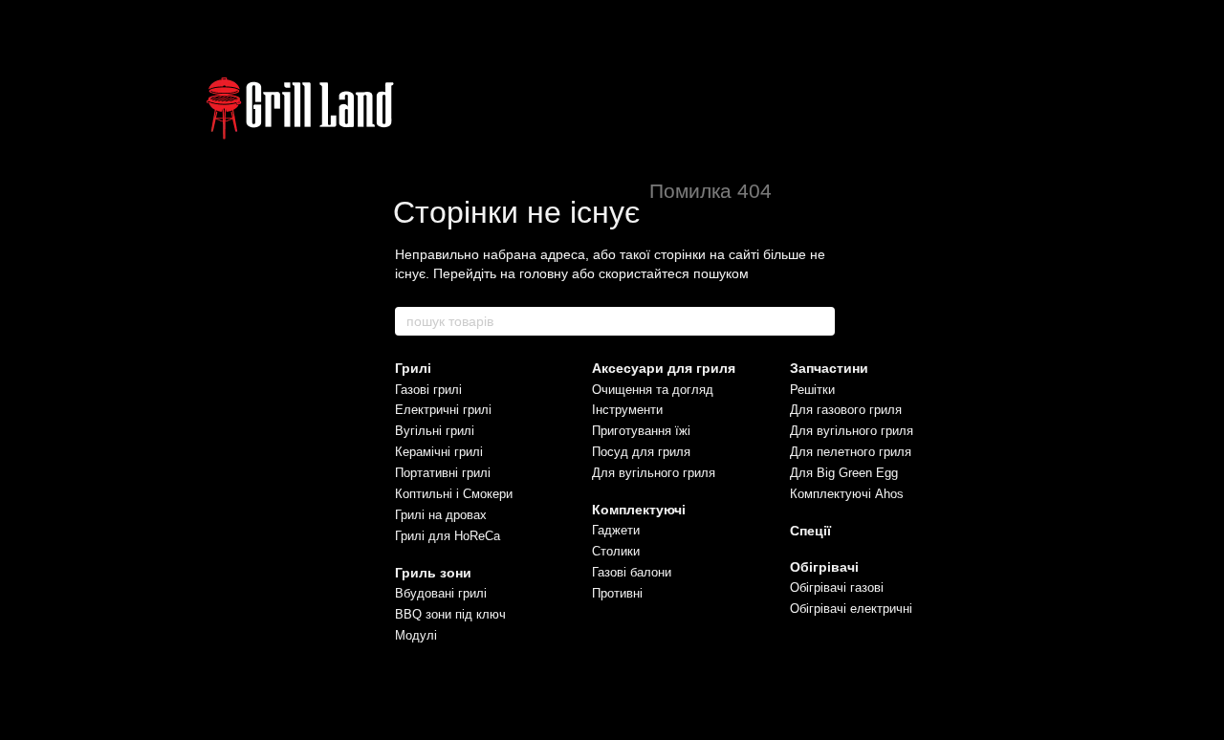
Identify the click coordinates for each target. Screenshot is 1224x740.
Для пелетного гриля (850, 452)
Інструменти (627, 410)
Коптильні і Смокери (454, 494)
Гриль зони (433, 572)
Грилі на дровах (441, 515)
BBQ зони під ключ (450, 614)
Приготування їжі (641, 431)
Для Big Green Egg (844, 473)
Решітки (812, 389)
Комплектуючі (639, 509)
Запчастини (829, 368)
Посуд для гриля (641, 452)
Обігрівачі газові (837, 587)
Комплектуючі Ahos (847, 494)
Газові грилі (428, 389)
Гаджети (616, 530)
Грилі (413, 368)
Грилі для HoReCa (447, 536)
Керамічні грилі (439, 452)
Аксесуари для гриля (663, 368)
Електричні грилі (443, 410)
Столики (616, 551)
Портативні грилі (443, 473)
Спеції (810, 530)
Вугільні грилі (434, 431)
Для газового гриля (846, 410)
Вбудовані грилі (441, 593)
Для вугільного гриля (653, 473)
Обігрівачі (824, 567)
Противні (617, 593)
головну (543, 273)
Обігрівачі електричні (851, 608)
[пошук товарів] (819, 321)
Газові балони (631, 572)
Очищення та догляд (652, 389)
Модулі (416, 635)
